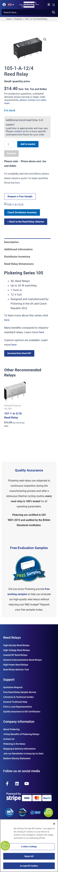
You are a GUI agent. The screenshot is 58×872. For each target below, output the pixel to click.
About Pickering (11, 729)
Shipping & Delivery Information (19, 748)
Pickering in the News (14, 744)
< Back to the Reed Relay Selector (25, 221)
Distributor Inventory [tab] (17, 256)
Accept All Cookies (29, 866)
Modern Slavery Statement (16, 758)
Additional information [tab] (18, 249)
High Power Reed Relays (15, 664)
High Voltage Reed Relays (16, 650)
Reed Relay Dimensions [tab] (19, 263)
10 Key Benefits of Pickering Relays (21, 734)
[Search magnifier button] (53, 12)
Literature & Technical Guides (18, 697)
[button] (49, 4)
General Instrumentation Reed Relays (22, 660)
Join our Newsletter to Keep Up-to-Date (23, 753)
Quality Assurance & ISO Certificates (21, 711)
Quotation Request (13, 687)
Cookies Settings (29, 846)
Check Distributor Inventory (22, 212)
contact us (19, 131)
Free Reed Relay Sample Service (19, 692)
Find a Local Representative (17, 706)
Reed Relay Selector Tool (16, 669)
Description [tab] (11, 242)
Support (9, 680)
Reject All (28, 856)
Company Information (18, 722)
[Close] (54, 823)
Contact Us (8, 739)
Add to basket (27, 144)
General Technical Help (15, 702)
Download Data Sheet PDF (19, 353)
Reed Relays (12, 637)
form (17, 182)
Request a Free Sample (20, 196)
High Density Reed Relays (16, 645)
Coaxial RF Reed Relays (15, 655)
